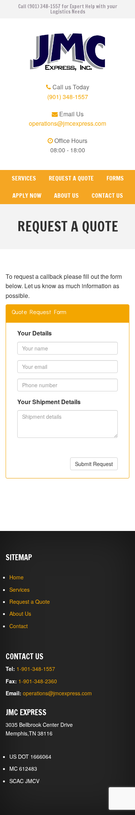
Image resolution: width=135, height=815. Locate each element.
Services (24, 178)
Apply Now (26, 195)
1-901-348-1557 (35, 668)
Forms (115, 178)
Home (16, 577)
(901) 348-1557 (67, 96)
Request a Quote (71, 178)
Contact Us (107, 195)
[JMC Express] (67, 52)
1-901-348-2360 (37, 681)
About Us (66, 195)
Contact (18, 626)
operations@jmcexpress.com (67, 123)
